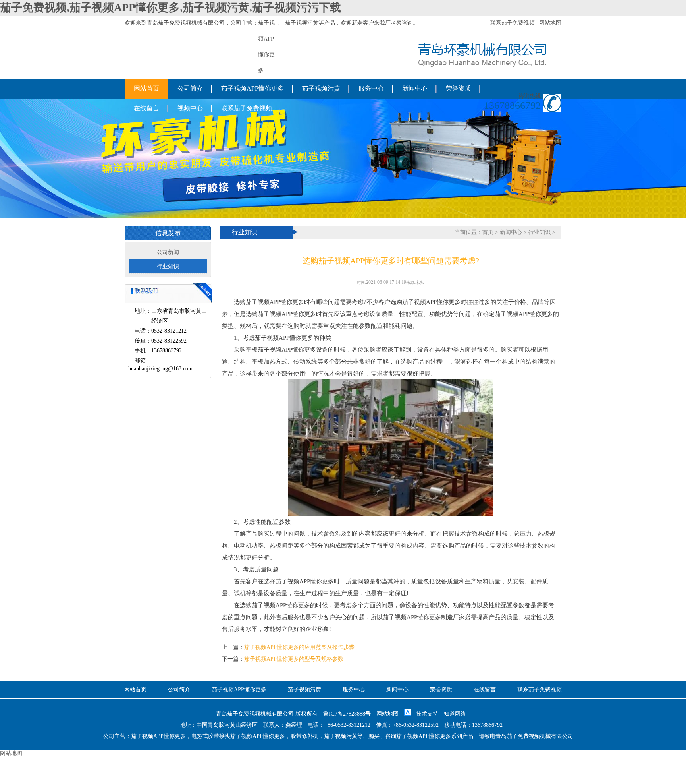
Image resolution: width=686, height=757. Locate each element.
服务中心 (371, 88)
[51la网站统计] (407, 714)
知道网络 (455, 714)
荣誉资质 (458, 88)
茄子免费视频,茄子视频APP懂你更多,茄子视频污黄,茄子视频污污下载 (170, 7)
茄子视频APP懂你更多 (252, 88)
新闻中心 (415, 88)
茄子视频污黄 (301, 23)
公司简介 (190, 88)
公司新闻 (168, 252)
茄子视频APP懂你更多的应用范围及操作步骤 (299, 647)
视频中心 (190, 108)
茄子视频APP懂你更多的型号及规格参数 (293, 659)
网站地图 (550, 23)
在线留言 (146, 108)
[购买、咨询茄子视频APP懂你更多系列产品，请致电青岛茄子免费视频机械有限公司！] (482, 65)
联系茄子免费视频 (512, 23)
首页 (487, 232)
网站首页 (146, 88)
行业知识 (168, 266)
